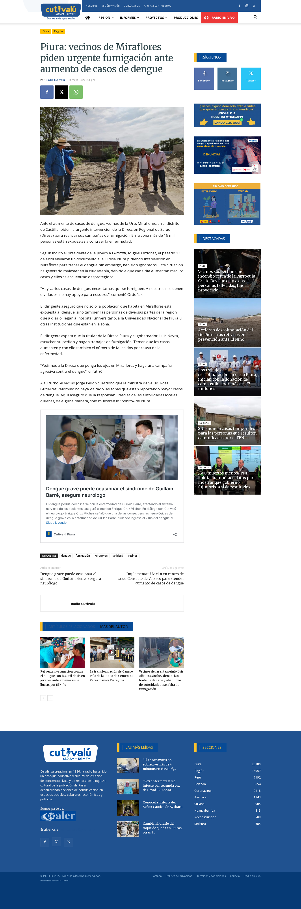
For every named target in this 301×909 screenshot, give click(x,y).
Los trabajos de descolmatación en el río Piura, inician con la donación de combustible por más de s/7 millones (227, 379)
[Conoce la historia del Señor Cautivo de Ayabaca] (128, 808)
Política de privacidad (179, 876)
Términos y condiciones (211, 876)
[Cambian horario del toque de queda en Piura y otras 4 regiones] (128, 829)
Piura (46, 31)
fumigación (83, 555)
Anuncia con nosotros (157, 6)
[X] (254, 6)
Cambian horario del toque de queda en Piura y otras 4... (162, 828)
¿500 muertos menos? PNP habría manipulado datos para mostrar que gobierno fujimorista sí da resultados (227, 480)
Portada (157, 876)
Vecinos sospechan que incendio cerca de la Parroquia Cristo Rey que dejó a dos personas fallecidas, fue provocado (226, 281)
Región (104, 17)
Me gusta (204, 69)
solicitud (118, 555)
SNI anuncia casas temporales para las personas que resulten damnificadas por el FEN (227, 433)
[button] (255, 18)
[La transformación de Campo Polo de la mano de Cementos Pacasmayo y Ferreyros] (112, 652)
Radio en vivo (252, 876)
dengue (66, 555)
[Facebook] (239, 6)
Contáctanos (132, 6)
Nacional (204, 422)
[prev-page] (43, 698)
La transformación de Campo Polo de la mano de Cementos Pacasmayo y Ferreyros (111, 676)
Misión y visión (111, 6)
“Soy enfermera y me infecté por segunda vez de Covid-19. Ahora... (161, 785)
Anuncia (235, 876)
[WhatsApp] (76, 92)
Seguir (227, 69)
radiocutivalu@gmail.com (77, 829)
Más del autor (114, 626)
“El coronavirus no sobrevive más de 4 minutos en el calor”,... (159, 764)
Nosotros (91, 6)
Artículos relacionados (71, 626)
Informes (128, 17)
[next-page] (50, 698)
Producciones (186, 17)
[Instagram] (246, 6)
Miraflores (101, 555)
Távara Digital (62, 880)
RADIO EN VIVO (223, 17)
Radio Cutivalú (55, 79)
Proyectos (155, 17)
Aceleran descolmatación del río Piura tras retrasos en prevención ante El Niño (225, 335)
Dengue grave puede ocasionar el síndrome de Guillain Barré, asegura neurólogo (70, 578)
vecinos (132, 555)
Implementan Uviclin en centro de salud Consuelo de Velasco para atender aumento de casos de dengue (150, 578)
